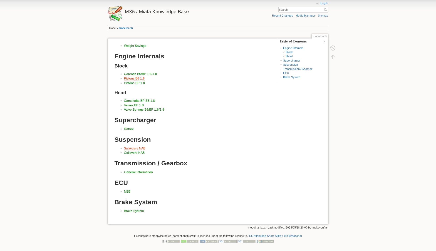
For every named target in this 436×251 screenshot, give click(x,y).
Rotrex (129, 129)
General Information (138, 172)
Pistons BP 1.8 (134, 83)
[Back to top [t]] (332, 56)
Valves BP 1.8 (134, 105)
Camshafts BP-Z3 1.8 (139, 100)
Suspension (290, 64)
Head (289, 56)
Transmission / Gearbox (297, 69)
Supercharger (291, 60)
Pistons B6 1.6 (134, 78)
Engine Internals (293, 48)
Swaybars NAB (134, 148)
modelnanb (126, 28)
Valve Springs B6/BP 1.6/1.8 (144, 109)
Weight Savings (135, 45)
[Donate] (190, 241)
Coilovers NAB (134, 152)
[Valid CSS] (246, 241)
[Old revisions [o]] (332, 48)
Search (326, 9)
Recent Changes (282, 15)
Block (289, 52)
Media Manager (305, 15)
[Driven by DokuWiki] (265, 241)
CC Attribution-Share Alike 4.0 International (275, 236)
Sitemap (323, 15)
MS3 (127, 191)
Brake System (291, 77)
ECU (286, 73)
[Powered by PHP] (209, 241)
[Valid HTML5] (227, 241)
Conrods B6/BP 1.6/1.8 (140, 74)
